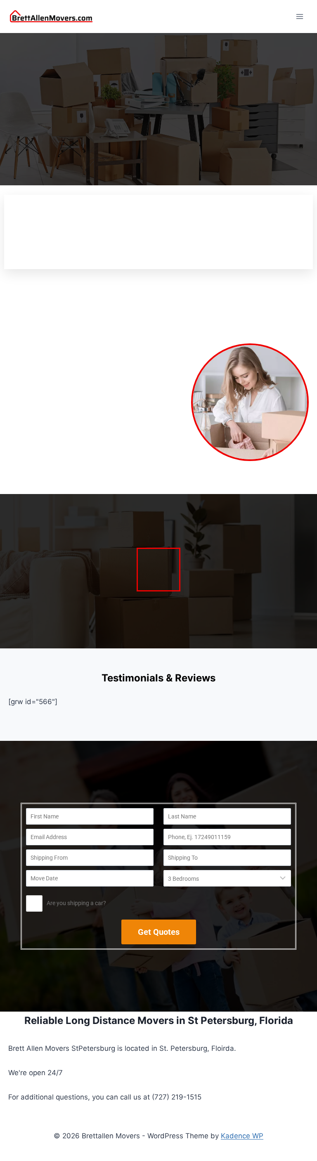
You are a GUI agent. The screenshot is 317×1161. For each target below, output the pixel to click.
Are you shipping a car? (76, 903)
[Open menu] (299, 16)
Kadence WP (242, 1136)
